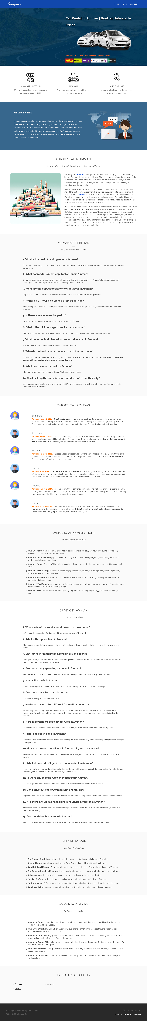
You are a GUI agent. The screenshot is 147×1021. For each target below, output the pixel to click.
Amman (18, 984)
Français (137, 1014)
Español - (128, 1014)
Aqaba (18, 988)
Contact (133, 4)
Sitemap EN (22, 1014)
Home (116, 4)
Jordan (50, 984)
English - (119, 1014)
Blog (125, 4)
